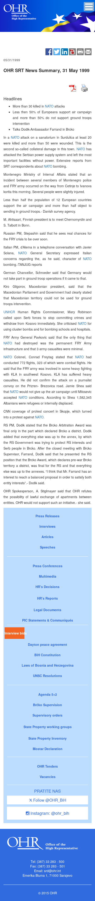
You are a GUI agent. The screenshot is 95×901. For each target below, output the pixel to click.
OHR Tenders (47, 766)
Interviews (47, 526)
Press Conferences (47, 566)
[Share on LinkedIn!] (64, 51)
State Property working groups (48, 726)
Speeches (47, 547)
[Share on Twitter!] (56, 51)
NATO (49, 106)
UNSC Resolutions (47, 675)
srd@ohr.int (52, 870)
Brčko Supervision (47, 704)
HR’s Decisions (47, 586)
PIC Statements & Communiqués (47, 620)
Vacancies (48, 776)
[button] (89, 6)
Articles (47, 536)
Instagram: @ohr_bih (49, 813)
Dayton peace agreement (47, 644)
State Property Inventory (47, 738)
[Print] (80, 51)
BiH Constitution (47, 655)
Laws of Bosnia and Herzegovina (48, 665)
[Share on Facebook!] (48, 51)
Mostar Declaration (47, 748)
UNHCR (9, 312)
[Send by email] (88, 51)
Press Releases (47, 516)
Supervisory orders (47, 715)
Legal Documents (47, 609)
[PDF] (72, 51)
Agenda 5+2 (47, 694)
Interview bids (14, 633)
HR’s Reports (47, 598)
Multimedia (47, 576)
